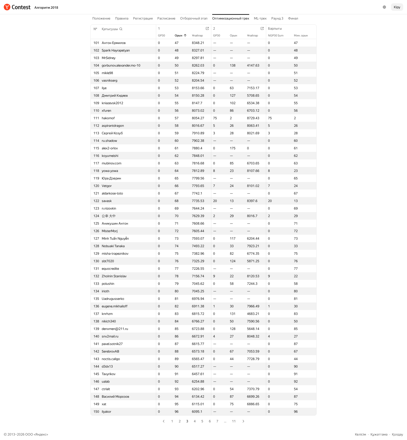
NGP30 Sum (276, 35)
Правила (121, 18)
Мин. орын (301, 35)
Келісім (360, 434)
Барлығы (275, 28)
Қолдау (397, 434)
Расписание (166, 18)
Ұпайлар (197, 35)
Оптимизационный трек (230, 18)
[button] (112, 29)
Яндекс (40, 434)
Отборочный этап (194, 18)
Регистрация (143, 18)
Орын (178, 35)
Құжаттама (378, 434)
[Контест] (17, 7)
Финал (293, 18)
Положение (101, 18)
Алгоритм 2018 (46, 7)
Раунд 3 (277, 18)
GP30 (161, 35)
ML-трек (260, 18)
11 (234, 421)
